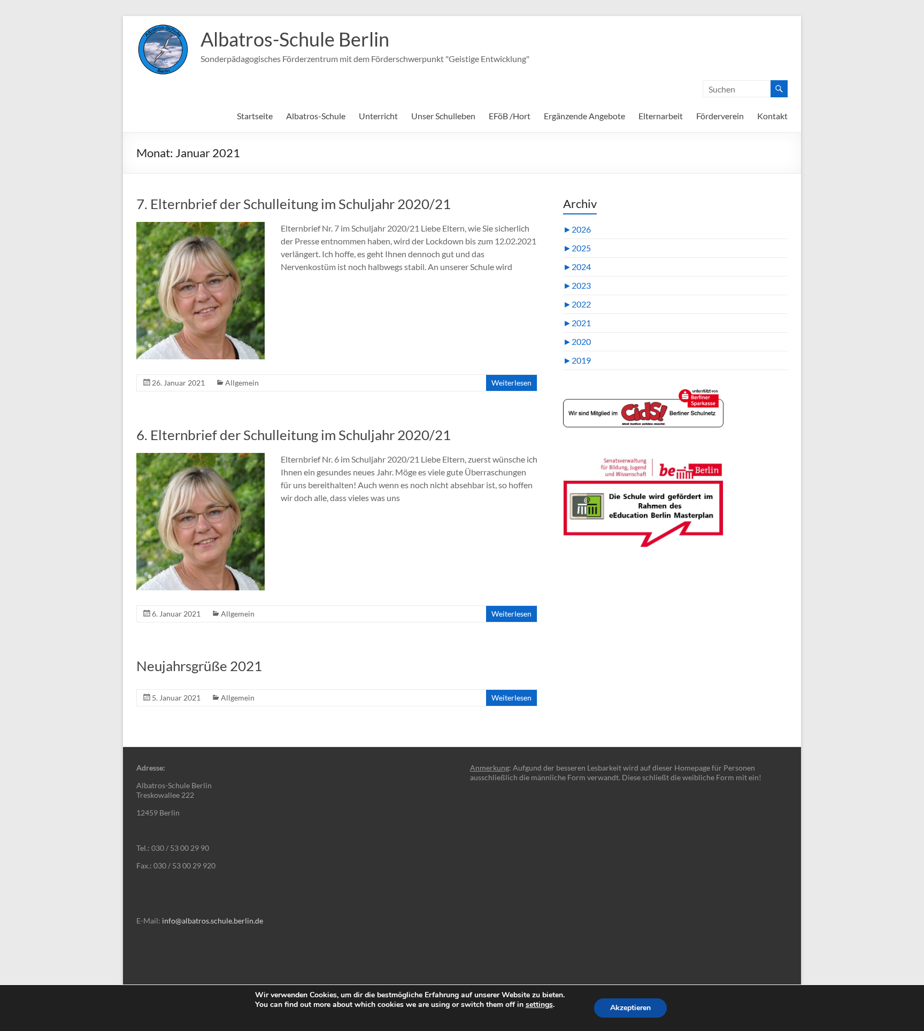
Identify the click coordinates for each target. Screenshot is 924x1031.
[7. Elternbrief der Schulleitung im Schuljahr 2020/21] (200, 227)
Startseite (255, 116)
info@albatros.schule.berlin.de (212, 920)
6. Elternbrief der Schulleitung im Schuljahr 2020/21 (293, 434)
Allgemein (242, 382)
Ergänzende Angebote (584, 116)
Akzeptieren (630, 1008)
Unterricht (378, 116)
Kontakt (772, 116)
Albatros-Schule (315, 116)
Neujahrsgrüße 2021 (199, 665)
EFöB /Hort (509, 116)
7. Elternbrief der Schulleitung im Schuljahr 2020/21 (293, 203)
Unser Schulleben (443, 116)
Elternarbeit (660, 116)
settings (539, 1005)
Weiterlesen (511, 382)
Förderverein (720, 116)
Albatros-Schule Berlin (295, 39)
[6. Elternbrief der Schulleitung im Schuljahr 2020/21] (200, 458)
